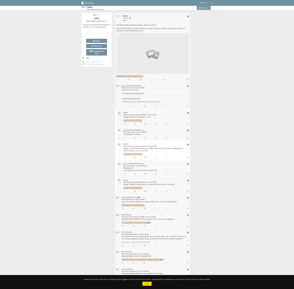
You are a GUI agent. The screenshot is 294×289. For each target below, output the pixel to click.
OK (147, 284)
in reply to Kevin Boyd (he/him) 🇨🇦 (133, 217)
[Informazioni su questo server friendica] (211, 3)
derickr (148, 256)
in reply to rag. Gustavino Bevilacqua (136, 115)
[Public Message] (130, 18)
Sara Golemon (139, 205)
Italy (124, 20)
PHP (122, 25)
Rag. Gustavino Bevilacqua (135, 117)
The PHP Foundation (135, 76)
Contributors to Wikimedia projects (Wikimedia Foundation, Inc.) (141, 101)
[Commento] (117, 79)
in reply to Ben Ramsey (130, 234)
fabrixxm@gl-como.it (94, 62)
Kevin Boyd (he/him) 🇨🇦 (142, 222)
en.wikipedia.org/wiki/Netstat (133, 93)
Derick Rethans (127, 259)
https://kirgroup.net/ (94, 64)
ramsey (167, 202)
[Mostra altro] (188, 79)
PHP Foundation (132, 25)
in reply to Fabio (128, 88)
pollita (174, 202)
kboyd (125, 219)
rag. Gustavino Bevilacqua (132, 120)
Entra (204, 3)
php (141, 25)
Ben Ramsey (127, 205)
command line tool (131, 98)
